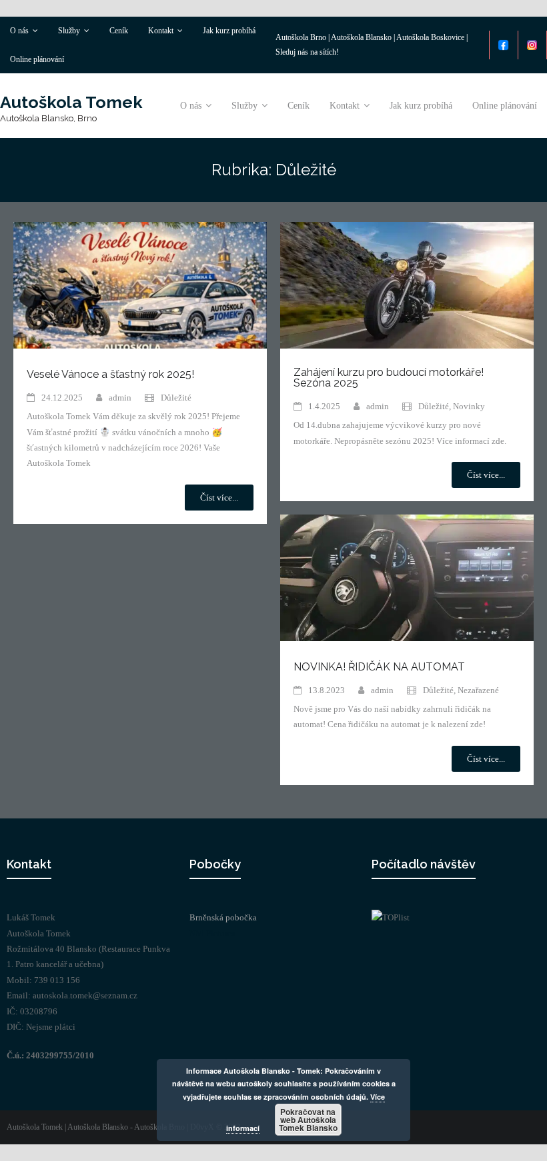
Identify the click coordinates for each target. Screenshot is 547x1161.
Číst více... (219, 498)
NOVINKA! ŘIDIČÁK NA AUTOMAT (379, 666)
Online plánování (37, 59)
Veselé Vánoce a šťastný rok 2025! (110, 374)
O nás (19, 30)
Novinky (469, 406)
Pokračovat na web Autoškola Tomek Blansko (308, 1120)
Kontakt (160, 30)
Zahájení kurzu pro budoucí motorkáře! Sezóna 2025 (389, 377)
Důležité (176, 398)
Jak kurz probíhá (229, 30)
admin (120, 398)
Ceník (118, 30)
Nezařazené (478, 690)
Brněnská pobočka (223, 917)
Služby (69, 30)
